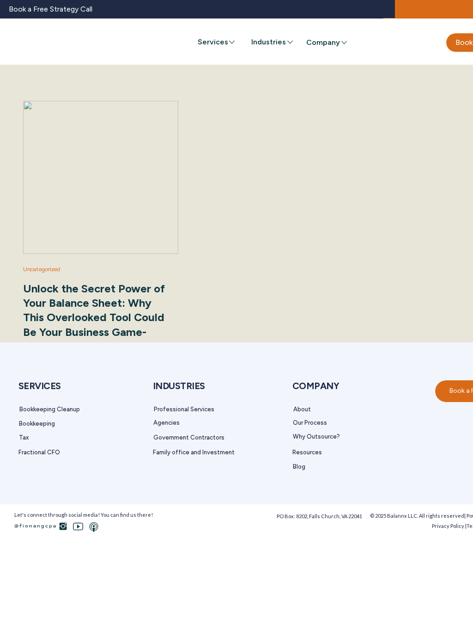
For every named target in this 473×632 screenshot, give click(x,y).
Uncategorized (41, 269)
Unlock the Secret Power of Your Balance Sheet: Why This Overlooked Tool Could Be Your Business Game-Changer (94, 317)
